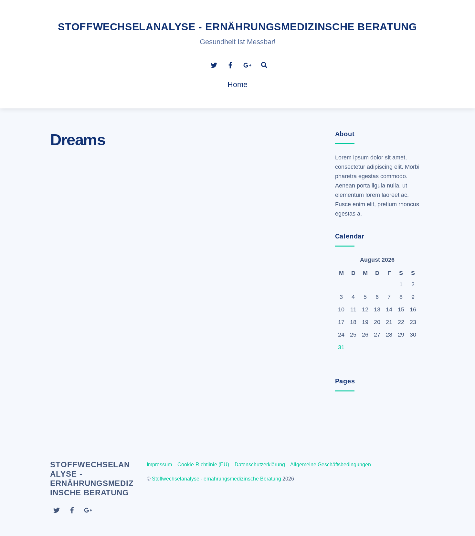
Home (237, 84)
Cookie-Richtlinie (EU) (203, 464)
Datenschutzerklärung (260, 464)
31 (341, 347)
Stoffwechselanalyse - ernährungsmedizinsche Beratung (216, 478)
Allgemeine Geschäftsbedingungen (330, 464)
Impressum (159, 464)
